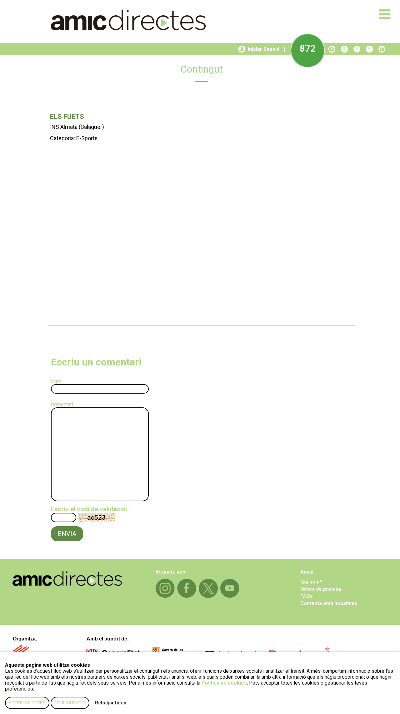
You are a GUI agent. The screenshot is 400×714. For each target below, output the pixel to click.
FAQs (306, 596)
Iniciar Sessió (264, 49)
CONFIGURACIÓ (70, 703)
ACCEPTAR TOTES (27, 703)
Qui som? (311, 582)
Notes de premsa (320, 589)
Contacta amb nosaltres (328, 603)
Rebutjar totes (110, 703)
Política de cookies (224, 683)
